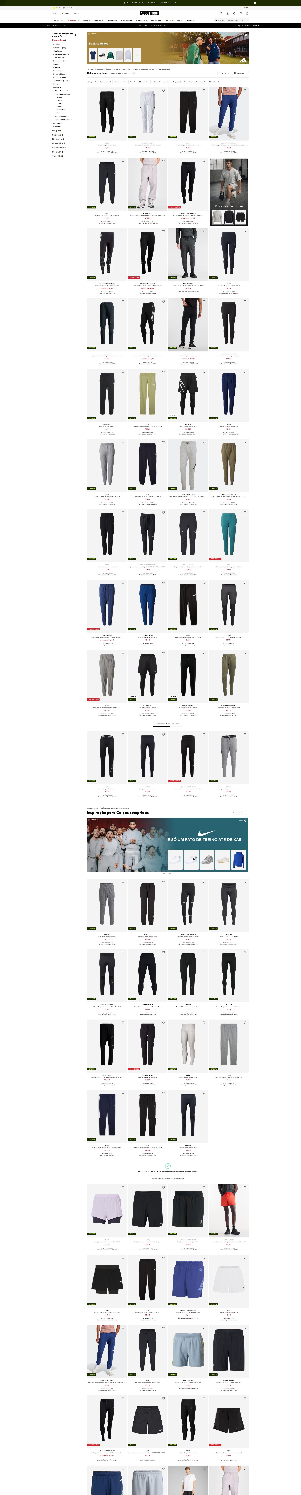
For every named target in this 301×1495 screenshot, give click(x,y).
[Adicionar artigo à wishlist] (123, 90)
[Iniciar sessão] (227, 13)
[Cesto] (247, 13)
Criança (76, 13)
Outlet (58, 7)
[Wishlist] (240, 13)
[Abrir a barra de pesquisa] (215, 20)
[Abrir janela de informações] (255, 3)
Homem (65, 13)
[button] (224, 73)
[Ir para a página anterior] (234, 812)
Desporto (109, 69)
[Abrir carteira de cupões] (221, 13)
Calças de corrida (147, 69)
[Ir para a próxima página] (246, 812)
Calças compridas (163, 69)
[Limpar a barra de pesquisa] (247, 20)
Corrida (135, 69)
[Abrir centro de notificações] (234, 13)
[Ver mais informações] (92, 33)
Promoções (99, 69)
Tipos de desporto (123, 69)
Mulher (55, 13)
